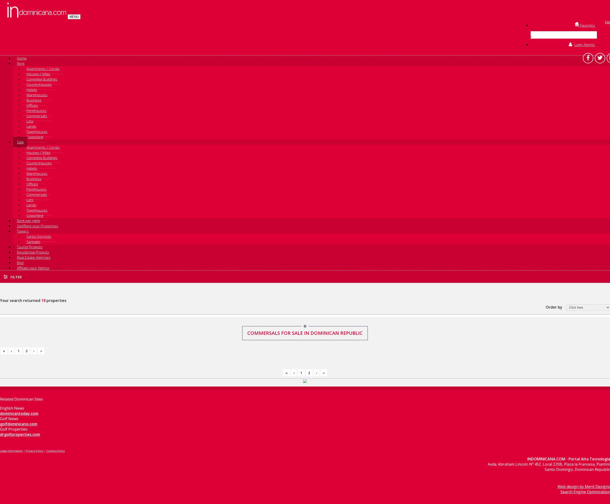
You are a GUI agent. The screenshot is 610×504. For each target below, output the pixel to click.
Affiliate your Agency (33, 267)
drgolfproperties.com (20, 434)
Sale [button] (20, 142)
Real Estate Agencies (34, 257)
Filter (16, 277)
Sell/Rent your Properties (37, 226)
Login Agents (584, 44)
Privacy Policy (34, 451)
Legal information (11, 451)
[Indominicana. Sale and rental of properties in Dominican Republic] (37, 16)
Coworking (34, 136)
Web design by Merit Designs (584, 486)
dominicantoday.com (19, 413)
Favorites (587, 25)
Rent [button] (21, 63)
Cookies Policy (55, 451)
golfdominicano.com (18, 424)
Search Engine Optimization (585, 491)
